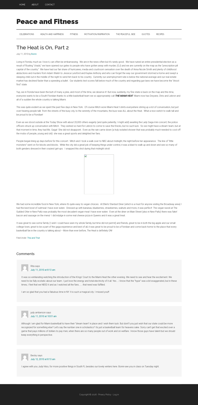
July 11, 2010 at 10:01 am (44, 316)
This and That (33, 238)
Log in (116, 394)
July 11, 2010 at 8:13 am (43, 270)
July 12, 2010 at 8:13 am (43, 359)
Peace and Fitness (47, 21)
